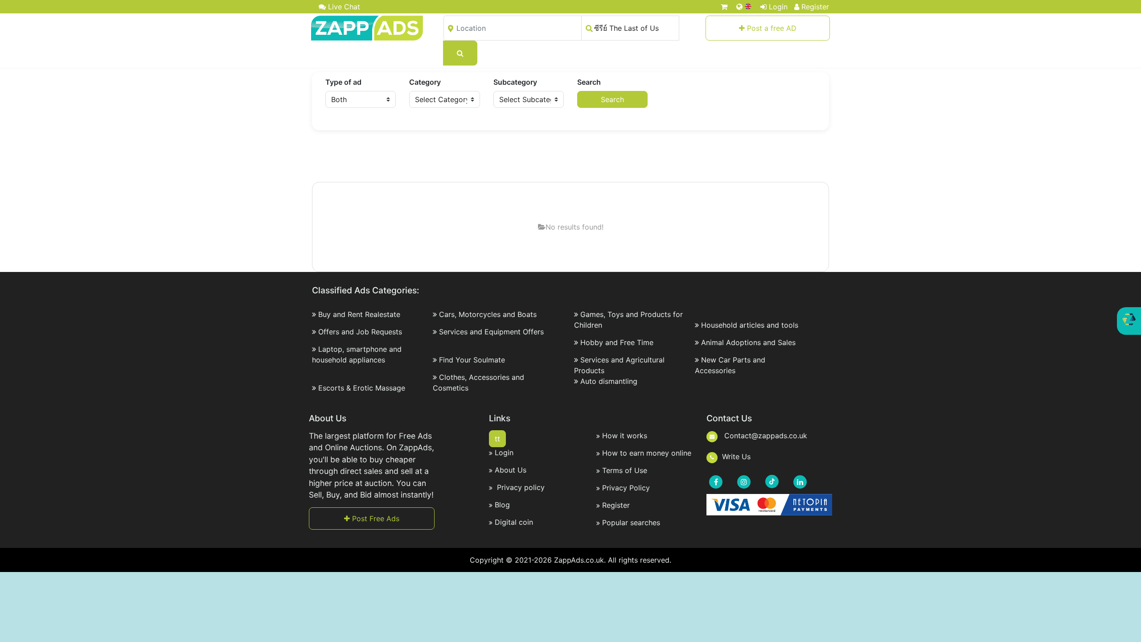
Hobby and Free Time (616, 342)
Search (589, 82)
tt (497, 438)
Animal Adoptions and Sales (748, 342)
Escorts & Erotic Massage (361, 387)
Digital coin (514, 522)
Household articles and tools (749, 325)
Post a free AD (770, 28)
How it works (624, 435)
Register (815, 6)
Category (425, 82)
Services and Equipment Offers (491, 331)
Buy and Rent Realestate (359, 314)
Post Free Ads (374, 518)
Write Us (736, 456)
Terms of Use (624, 470)
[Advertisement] (570, 157)
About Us (510, 469)
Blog (502, 504)
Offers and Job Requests (360, 331)
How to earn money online (646, 453)
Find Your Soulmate (472, 359)
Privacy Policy (626, 487)
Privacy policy (520, 487)
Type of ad (343, 82)
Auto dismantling (608, 381)
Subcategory (515, 82)
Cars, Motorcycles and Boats (488, 314)
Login (778, 6)
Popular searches (631, 522)
